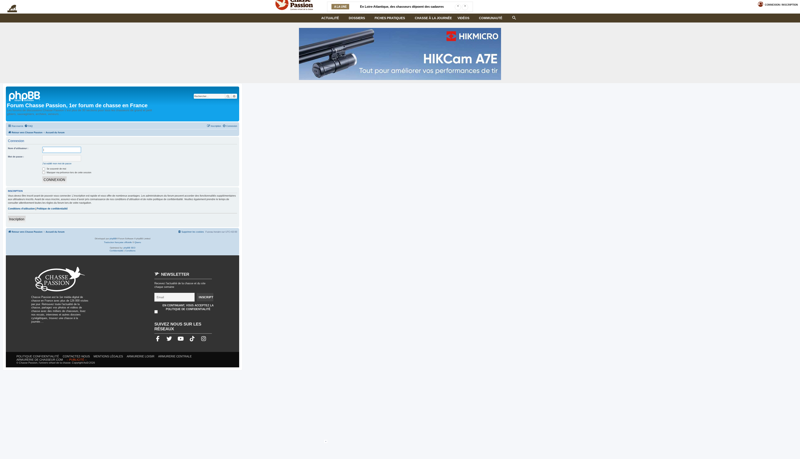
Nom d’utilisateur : (18, 148)
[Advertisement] (128, 296)
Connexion (781, 4)
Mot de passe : (16, 156)
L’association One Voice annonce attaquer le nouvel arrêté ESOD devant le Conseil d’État (402, 9)
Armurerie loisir (140, 356)
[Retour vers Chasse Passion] (25, 95)
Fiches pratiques (390, 18)
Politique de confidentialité (52, 208)
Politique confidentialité (37, 356)
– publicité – (77, 359)
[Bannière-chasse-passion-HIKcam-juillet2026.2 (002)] (400, 54)
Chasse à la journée (433, 18)
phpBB (113, 238)
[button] (514, 17)
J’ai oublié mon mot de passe (56, 163)
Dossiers (357, 18)
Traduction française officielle (118, 242)
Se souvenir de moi (56, 168)
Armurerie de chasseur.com (39, 359)
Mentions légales (108, 356)
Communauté (490, 18)
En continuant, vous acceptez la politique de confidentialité (188, 307)
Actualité (330, 18)
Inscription (16, 219)
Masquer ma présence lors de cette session (68, 172)
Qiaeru (138, 242)
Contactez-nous (76, 356)
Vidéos (463, 18)
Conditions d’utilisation (21, 208)
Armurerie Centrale (175, 356)
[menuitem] (28, 125)
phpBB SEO (129, 248)
